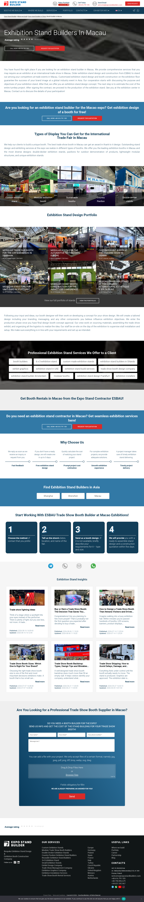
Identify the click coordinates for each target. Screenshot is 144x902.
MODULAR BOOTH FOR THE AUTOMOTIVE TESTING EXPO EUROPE (65, 253)
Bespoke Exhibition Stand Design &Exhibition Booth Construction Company (17, 855)
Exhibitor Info (101, 10)
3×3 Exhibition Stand (50, 860)
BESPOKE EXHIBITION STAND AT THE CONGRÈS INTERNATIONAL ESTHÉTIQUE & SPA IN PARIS (114, 285)
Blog (113, 857)
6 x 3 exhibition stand (46, 361)
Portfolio (68, 10)
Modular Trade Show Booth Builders (57, 850)
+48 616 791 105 (83, 5)
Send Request (132, 4)
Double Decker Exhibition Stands (55, 852)
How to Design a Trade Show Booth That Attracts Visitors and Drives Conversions (116, 611)
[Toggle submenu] (25, 10)
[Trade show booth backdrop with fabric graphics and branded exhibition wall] (72, 652)
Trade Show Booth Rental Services (56, 875)
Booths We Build (12, 10)
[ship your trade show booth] (116, 652)
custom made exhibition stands (78, 361)
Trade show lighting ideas (22, 609)
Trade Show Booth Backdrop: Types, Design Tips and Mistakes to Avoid (71, 666)
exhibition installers (125, 376)
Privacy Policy (47, 895)
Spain (90, 855)
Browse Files (72, 775)
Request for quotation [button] (50, 48)
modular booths (62, 376)
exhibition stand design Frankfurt (93, 376)
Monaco (91, 873)
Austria (91, 875)
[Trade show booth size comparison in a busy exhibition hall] (27, 652)
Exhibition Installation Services (54, 873)
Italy (89, 860)
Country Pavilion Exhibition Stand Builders (59, 855)
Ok (124, 899)
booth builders (20, 361)
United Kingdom (94, 870)
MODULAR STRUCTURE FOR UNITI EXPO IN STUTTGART (17, 288)
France (91, 857)
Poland (91, 852)
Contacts (81, 10)
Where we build (118, 847)
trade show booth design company (118, 369)
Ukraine (91, 868)
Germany (91, 850)
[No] (141, 899)
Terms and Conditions (59, 895)
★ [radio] (22, 39)
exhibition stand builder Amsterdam (28, 376)
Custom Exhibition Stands (52, 847)
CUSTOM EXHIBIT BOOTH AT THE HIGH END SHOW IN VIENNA (113, 253)
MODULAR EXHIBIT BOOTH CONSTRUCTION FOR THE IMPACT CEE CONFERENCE (64, 287)
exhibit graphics (20, 369)
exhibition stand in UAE (47, 369)
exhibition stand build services (80, 369)
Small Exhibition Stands (51, 862)
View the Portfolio (88, 300)
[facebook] (15, 862)
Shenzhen (73, 496)
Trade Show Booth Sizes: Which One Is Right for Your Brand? (25, 665)
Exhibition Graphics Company (54, 870)
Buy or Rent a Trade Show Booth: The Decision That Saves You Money (71, 611)
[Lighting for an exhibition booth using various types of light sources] (27, 597)
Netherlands (93, 878)
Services (50, 10)
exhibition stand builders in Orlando (117, 361)
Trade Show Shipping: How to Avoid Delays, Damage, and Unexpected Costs (114, 666)
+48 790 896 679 (118, 881)
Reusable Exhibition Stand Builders (56, 857)
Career (114, 852)
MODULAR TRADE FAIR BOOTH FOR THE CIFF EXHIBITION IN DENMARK (18, 253)
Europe (91, 847)
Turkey (90, 862)
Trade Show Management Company (57, 868)
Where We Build (35, 10)
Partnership (116, 855)
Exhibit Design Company (52, 865)
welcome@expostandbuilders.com (110, 5)
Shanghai (48, 496)
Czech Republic (94, 865)
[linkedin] (18, 862)
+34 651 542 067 (118, 883)
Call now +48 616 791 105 (19, 48)
